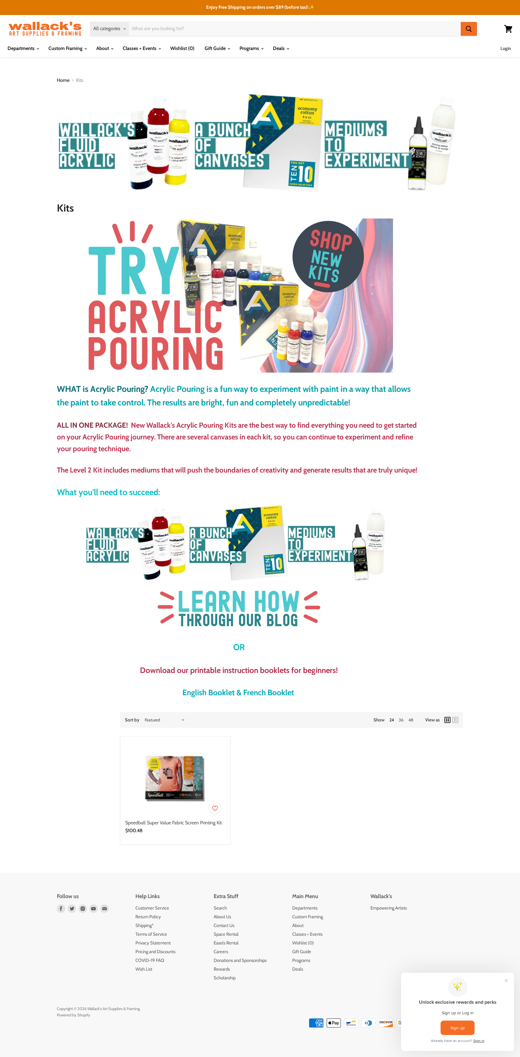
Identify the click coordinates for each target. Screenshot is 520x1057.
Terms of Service (151, 934)
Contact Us (224, 925)
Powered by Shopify (73, 1014)
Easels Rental (226, 943)
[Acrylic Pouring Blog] (239, 608)
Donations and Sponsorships (240, 960)
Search (220, 908)
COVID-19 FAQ (149, 960)
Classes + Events (140, 48)
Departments (22, 48)
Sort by (132, 720)
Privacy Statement (153, 943)
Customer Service (152, 908)
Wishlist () (182, 48)
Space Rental (226, 934)
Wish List (143, 969)
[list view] (455, 720)
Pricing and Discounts (155, 951)
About (103, 48)
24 (391, 720)
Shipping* (144, 925)
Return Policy (148, 916)
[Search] (469, 29)
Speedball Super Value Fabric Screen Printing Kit (173, 823)
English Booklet (208, 692)
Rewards (222, 969)
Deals (279, 48)
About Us (222, 916)
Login (505, 48)
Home (63, 80)
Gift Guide (216, 48)
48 (410, 720)
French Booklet (268, 692)
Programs (250, 48)
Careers (221, 951)
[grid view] (447, 720)
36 (401, 720)
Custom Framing (66, 48)
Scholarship (225, 978)
